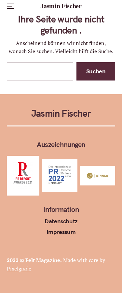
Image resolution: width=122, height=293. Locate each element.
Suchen (96, 71)
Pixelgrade (19, 268)
